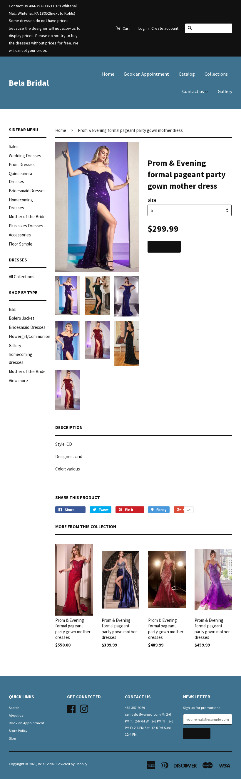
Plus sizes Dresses (26, 225)
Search (14, 707)
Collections (216, 74)
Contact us (193, 91)
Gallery (225, 91)
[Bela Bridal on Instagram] (84, 708)
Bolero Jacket (21, 318)
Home (108, 74)
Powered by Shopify (71, 763)
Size (152, 200)
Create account (164, 28)
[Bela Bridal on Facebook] (71, 708)
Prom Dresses (22, 164)
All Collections (21, 276)
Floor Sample (20, 244)
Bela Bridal (29, 82)
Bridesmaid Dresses (27, 190)
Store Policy (18, 730)
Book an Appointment (146, 74)
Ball (12, 309)
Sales (14, 146)
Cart (126, 28)
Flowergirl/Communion (29, 336)
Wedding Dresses (25, 155)
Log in (143, 28)
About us (16, 715)
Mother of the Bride (27, 216)
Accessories (20, 235)
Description (69, 427)
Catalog (187, 74)
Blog (12, 738)
